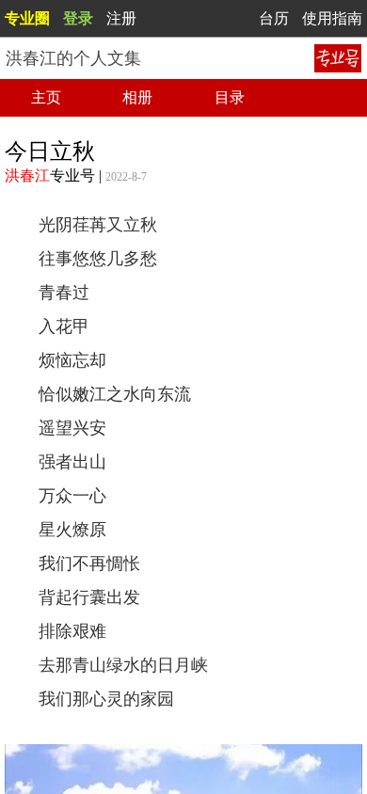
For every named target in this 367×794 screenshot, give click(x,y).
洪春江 (27, 175)
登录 (78, 18)
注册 (121, 18)
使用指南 (332, 18)
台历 (274, 18)
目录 (230, 97)
